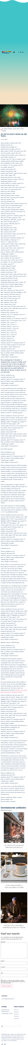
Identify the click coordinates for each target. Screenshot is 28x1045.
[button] (14, 52)
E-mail (3, 967)
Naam (3, 961)
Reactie (3, 942)
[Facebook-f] (2, 1044)
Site (2, 973)
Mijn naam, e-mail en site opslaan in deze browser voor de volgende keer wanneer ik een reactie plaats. (13, 981)
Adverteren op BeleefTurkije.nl (5, 1010)
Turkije (4, 131)
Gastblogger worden (7, 1013)
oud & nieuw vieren (18, 129)
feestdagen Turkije (7, 129)
